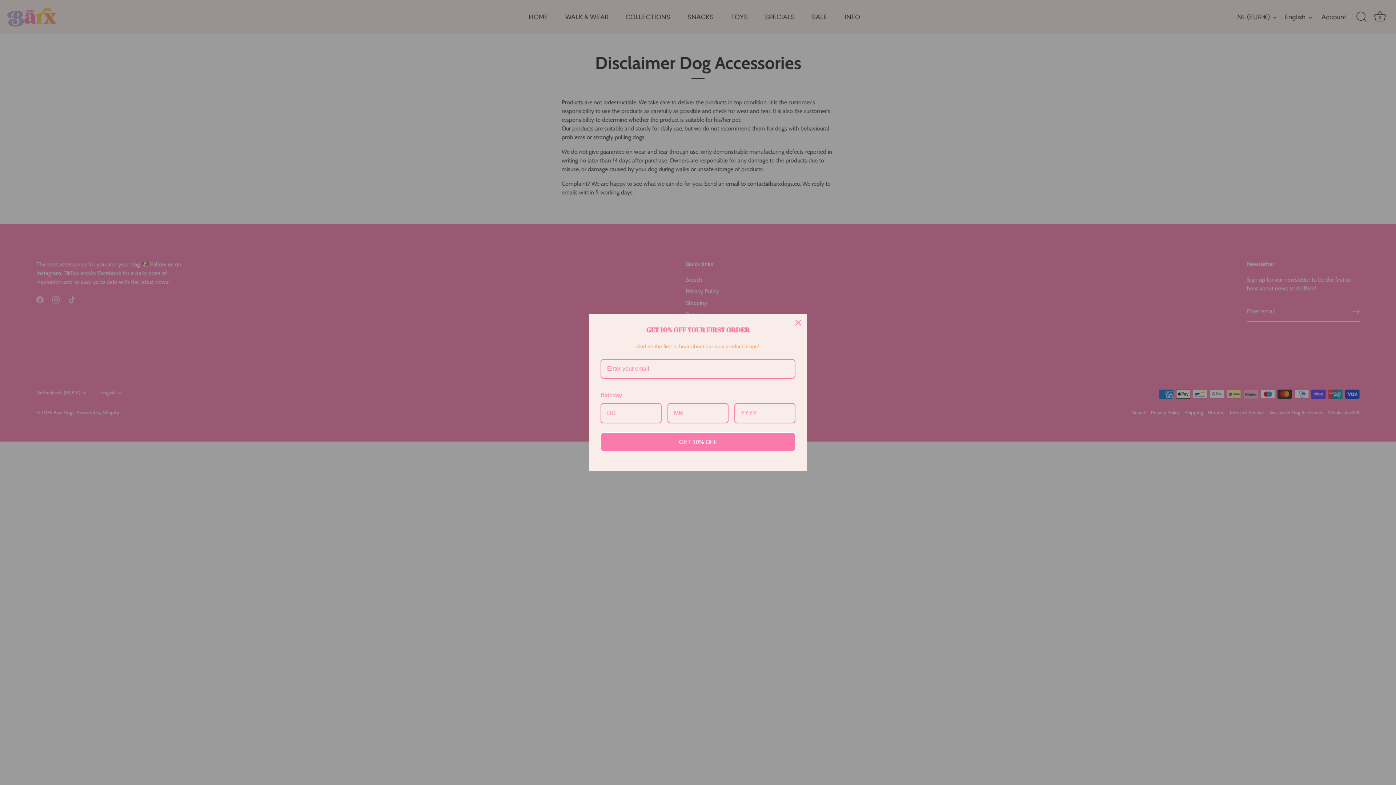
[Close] (798, 322)
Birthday (611, 395)
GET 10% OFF (698, 442)
